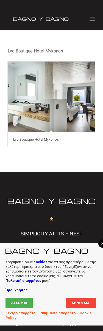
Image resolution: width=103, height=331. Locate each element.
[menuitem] (92, 19)
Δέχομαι (19, 303)
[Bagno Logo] (43, 19)
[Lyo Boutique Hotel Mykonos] (51, 97)
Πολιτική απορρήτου (23, 281)
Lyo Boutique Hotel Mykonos (36, 139)
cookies (40, 262)
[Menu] (92, 19)
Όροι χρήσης (16, 290)
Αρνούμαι (81, 303)
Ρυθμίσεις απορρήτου (58, 313)
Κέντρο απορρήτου (21, 313)
